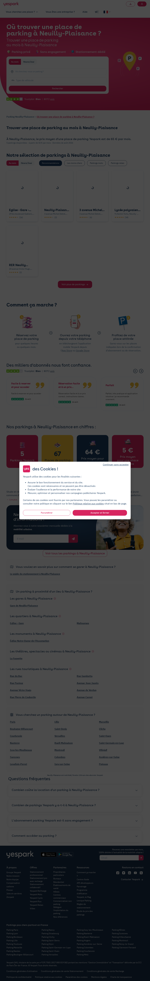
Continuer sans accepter (116, 464)
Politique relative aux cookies (88, 503)
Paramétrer (47, 513)
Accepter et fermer (100, 513)
